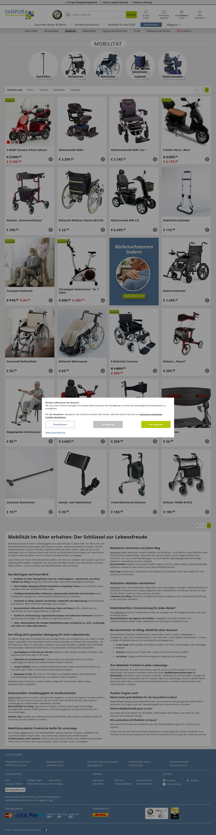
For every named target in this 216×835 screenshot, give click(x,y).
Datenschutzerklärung (55, 433)
